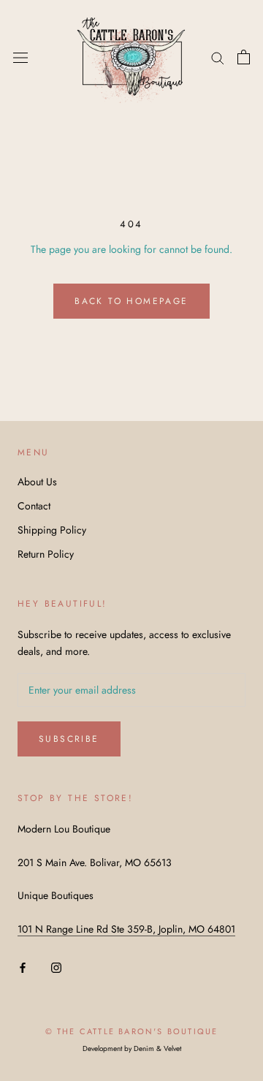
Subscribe (69, 739)
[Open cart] (243, 57)
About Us (37, 481)
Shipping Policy (52, 530)
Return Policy (46, 554)
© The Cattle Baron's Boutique (131, 1031)
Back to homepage (131, 301)
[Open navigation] (20, 57)
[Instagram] (56, 966)
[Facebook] (23, 966)
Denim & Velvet (157, 1048)
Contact (34, 505)
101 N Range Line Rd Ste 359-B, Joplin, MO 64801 (126, 929)
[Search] (217, 56)
